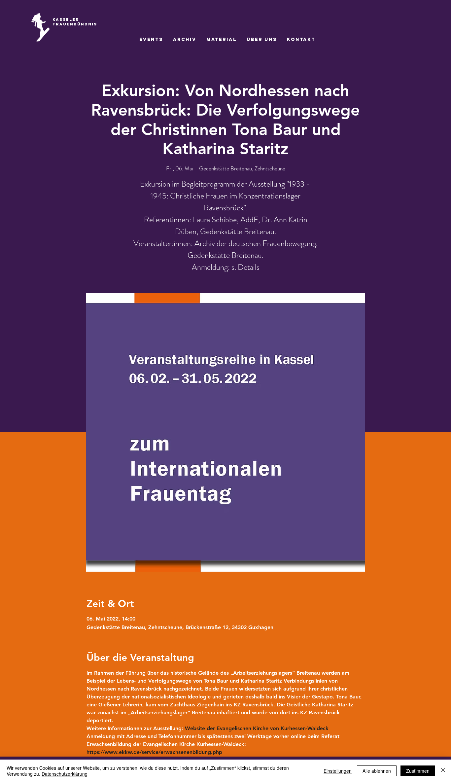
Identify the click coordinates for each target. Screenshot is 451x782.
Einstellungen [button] (338, 770)
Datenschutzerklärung (64, 773)
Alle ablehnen (377, 770)
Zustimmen (418, 770)
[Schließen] (443, 771)
